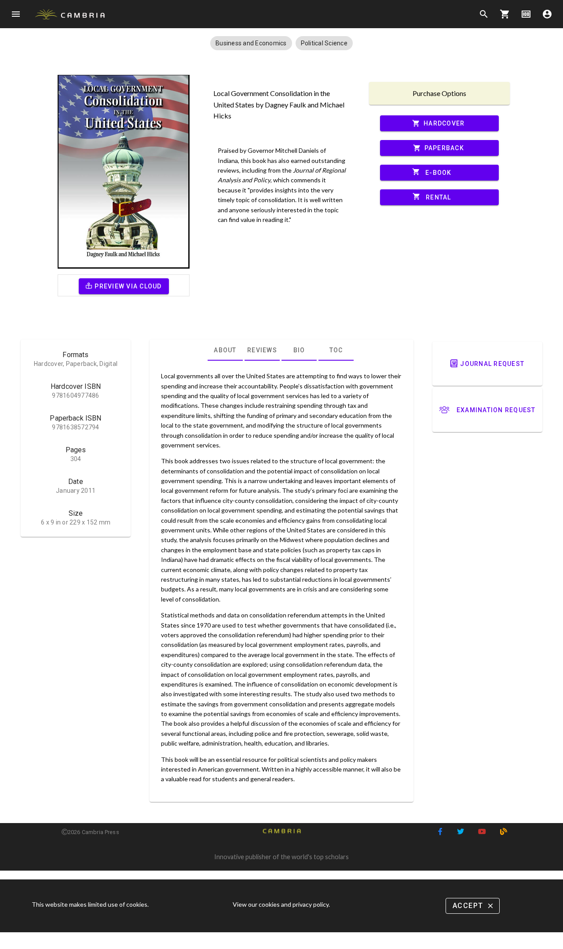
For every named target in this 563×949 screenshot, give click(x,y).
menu (16, 14)
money (526, 14)
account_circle (547, 14)
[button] (251, 43)
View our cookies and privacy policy (281, 904)
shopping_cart (505, 14)
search (484, 14)
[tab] (225, 350)
